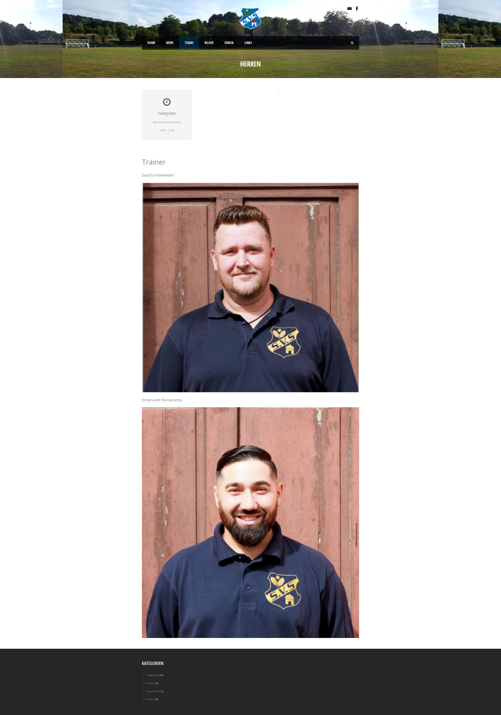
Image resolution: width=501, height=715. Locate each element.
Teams (189, 42)
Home (151, 42)
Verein (228, 42)
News (170, 42)
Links (248, 42)
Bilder (209, 42)
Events (151, 683)
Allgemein (152, 675)
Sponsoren (153, 691)
